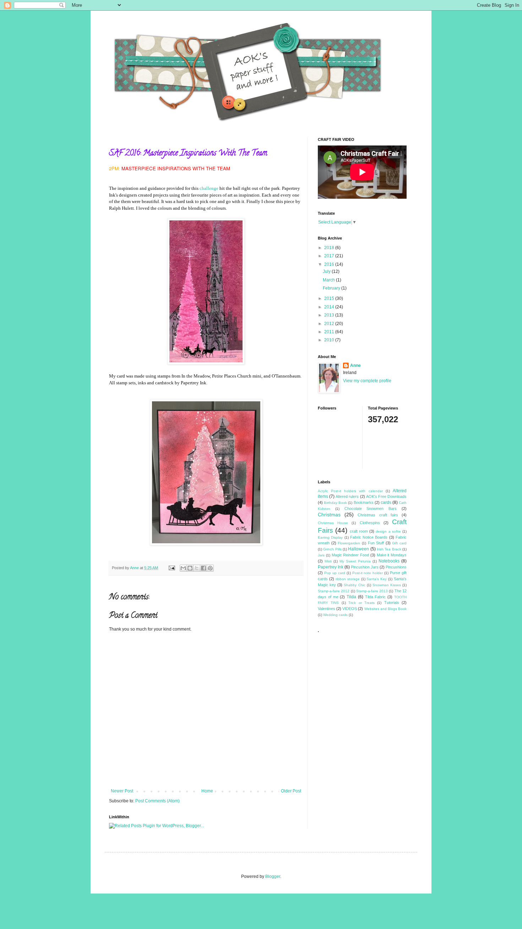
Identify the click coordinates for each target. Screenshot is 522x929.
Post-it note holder (367, 573)
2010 (329, 339)
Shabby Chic (354, 585)
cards (386, 502)
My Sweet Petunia (355, 561)
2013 (329, 315)
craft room (359, 531)
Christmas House (333, 523)
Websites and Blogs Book (385, 609)
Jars (321, 555)
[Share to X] (196, 568)
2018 (329, 247)
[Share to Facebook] (203, 568)
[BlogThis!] (190, 568)
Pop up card (334, 573)
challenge (209, 188)
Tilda (351, 596)
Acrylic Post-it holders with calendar (350, 491)
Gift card (399, 543)
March (329, 279)
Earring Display (330, 537)
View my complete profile (367, 380)
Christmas (329, 514)
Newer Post (122, 790)
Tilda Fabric (375, 597)
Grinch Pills (332, 549)
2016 (329, 264)
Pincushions (396, 567)
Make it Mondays (392, 555)
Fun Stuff (376, 543)
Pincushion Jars (365, 567)
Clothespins (370, 523)
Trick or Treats (361, 603)
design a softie (388, 531)
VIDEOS (349, 608)
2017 (329, 255)
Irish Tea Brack (389, 549)
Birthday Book (335, 503)
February (332, 288)
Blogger (272, 876)
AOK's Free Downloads (386, 496)
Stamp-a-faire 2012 (333, 591)
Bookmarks (364, 502)
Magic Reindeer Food (350, 555)
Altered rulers (347, 496)
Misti (328, 561)
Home (207, 790)
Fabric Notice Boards (369, 537)
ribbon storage (348, 579)
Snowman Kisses (387, 585)
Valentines (326, 608)
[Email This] (183, 568)
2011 (329, 331)
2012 (329, 323)
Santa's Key (376, 579)
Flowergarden (349, 543)
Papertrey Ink (330, 567)
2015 (329, 298)
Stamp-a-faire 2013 (372, 591)
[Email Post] (171, 568)
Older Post (291, 790)
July (327, 271)
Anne (355, 365)
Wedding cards (335, 615)
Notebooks (389, 561)
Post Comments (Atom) (157, 800)
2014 (329, 306)
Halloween (358, 548)
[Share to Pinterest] (210, 568)
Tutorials (391, 602)
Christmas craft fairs (378, 515)
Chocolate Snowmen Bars (370, 508)
